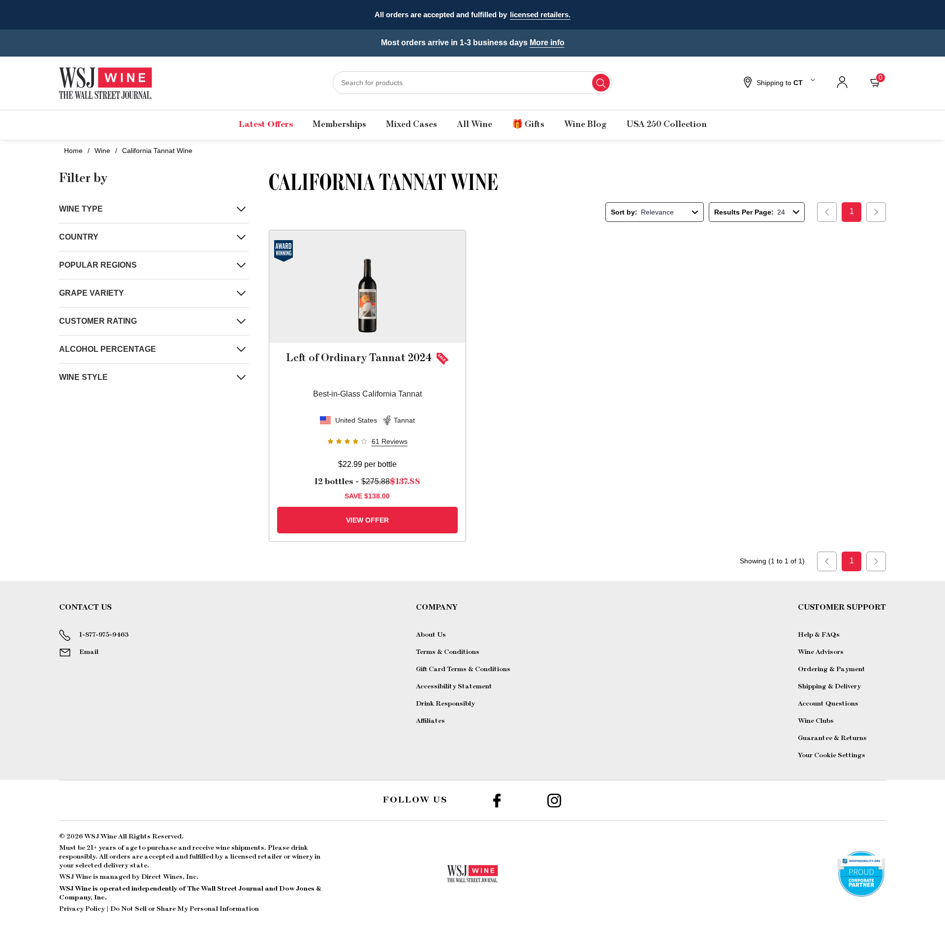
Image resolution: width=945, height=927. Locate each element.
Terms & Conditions (447, 652)
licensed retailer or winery (271, 856)
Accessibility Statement (454, 686)
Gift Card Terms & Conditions (463, 669)
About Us (431, 634)
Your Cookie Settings (831, 755)
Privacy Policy (82, 908)
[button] (778, 83)
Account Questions (828, 703)
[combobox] (472, 82)
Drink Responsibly (445, 703)
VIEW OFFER (367, 520)
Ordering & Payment (831, 669)
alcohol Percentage (107, 349)
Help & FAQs (819, 634)
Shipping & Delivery (829, 686)
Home (73, 150)
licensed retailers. (540, 14)
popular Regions (98, 265)
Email (88, 652)
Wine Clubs (816, 720)
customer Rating (98, 321)
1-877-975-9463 (103, 634)
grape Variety (91, 293)
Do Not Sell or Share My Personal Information (184, 908)
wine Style (83, 377)
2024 (359, 357)
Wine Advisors (821, 652)
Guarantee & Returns (832, 738)
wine (102, 150)
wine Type (81, 209)
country (78, 237)
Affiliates (430, 720)
